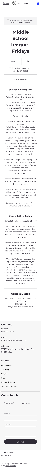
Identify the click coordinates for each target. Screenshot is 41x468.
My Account (6, 365)
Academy (5, 370)
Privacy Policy (7, 455)
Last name (26, 403)
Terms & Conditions (9, 452)
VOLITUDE (22, 3)
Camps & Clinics (8, 382)
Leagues (4, 374)
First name (9, 403)
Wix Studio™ (10, 466)
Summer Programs (9, 386)
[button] (38, 3)
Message (7, 424)
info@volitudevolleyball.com (14, 340)
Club (3, 378)
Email (7, 414)
